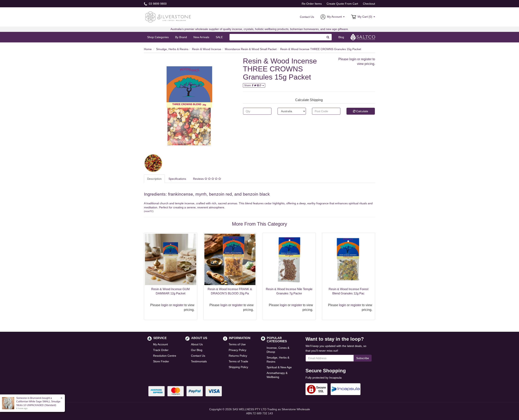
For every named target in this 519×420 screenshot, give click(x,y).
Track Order (160, 350)
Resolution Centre (164, 355)
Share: (248, 85)
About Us (197, 344)
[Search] (328, 37)
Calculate (361, 111)
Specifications (177, 178)
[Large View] (153, 163)
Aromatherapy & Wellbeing (277, 375)
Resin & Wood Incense (206, 49)
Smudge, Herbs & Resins (172, 49)
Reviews (199, 178)
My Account (160, 344)
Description (154, 178)
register (366, 59)
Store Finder (161, 361)
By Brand (181, 37)
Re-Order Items (312, 3)
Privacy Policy (237, 350)
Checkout (369, 3)
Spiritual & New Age (279, 367)
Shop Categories (158, 37)
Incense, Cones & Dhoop (278, 349)
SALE (219, 37)
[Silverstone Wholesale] (168, 16)
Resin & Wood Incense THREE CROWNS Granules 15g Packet (320, 49)
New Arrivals (201, 37)
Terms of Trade (238, 361)
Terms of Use (237, 344)
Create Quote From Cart (342, 3)
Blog (341, 37)
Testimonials (199, 361)
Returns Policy (238, 355)
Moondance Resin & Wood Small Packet (251, 49)
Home (148, 49)
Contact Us (307, 16)
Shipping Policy (238, 367)
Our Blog (196, 350)
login (352, 59)
